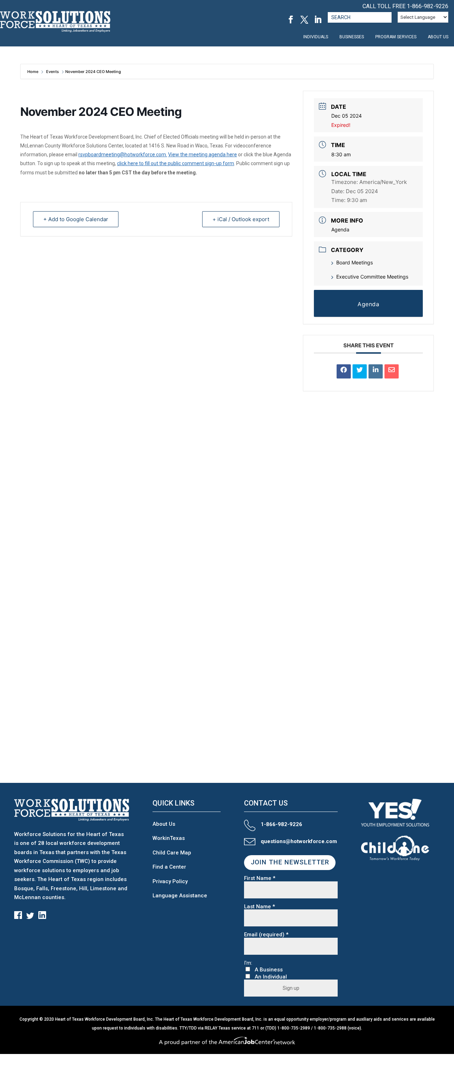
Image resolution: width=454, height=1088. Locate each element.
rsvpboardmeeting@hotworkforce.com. (122, 154)
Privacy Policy (170, 881)
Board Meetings (354, 262)
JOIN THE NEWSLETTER (290, 862)
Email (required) (266, 935)
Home (33, 71)
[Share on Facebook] (344, 371)
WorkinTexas (169, 838)
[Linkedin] (376, 371)
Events (52, 71)
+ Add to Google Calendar (75, 219)
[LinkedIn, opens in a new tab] (318, 19)
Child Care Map (172, 852)
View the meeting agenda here (202, 154)
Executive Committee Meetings (372, 277)
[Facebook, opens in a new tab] (291, 19)
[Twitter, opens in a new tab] (304, 19)
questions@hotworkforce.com (299, 841)
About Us (164, 824)
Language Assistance (180, 895)
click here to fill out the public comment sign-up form (175, 163)
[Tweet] (360, 371)
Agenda (340, 229)
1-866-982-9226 (427, 6)
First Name (259, 878)
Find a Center (169, 867)
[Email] (391, 371)
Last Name (259, 907)
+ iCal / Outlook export (240, 219)
